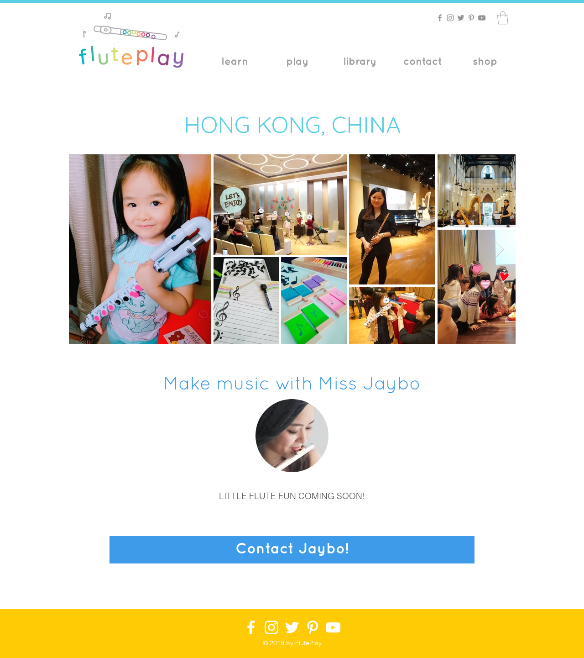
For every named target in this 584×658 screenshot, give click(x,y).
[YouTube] (481, 17)
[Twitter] (460, 17)
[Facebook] (439, 17)
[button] (502, 18)
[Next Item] (500, 249)
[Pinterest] (471, 17)
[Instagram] (450, 17)
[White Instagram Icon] (271, 627)
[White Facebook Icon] (251, 627)
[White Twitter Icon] (292, 627)
